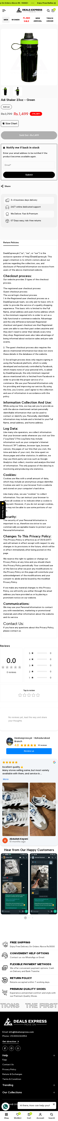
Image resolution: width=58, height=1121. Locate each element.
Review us (29, 751)
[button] (40, 653)
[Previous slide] (2, 802)
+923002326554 (18, 1036)
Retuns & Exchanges (12, 1074)
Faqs (4, 1059)
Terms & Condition (11, 1079)
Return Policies (11, 242)
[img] (11, 667)
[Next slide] (55, 802)
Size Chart (11, 123)
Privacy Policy (9, 1069)
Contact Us (8, 1064)
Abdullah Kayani (19, 839)
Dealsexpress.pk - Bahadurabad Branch (32, 740)
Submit (29, 175)
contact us (15, 631)
